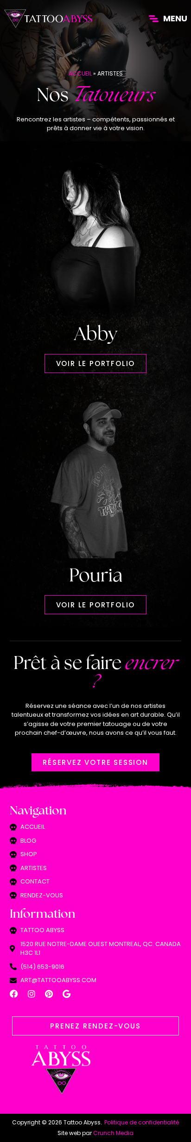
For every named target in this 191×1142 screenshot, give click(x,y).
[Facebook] (14, 994)
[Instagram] (31, 994)
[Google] (67, 994)
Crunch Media (113, 1133)
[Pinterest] (49, 994)
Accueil (80, 73)
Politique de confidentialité (141, 1122)
